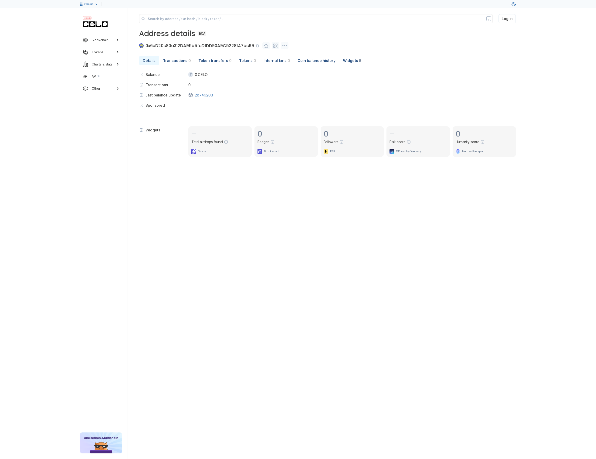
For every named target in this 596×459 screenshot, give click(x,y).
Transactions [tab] (177, 60)
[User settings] (513, 4)
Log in (507, 18)
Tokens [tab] (247, 60)
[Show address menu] (284, 45)
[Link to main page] (95, 24)
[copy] (258, 45)
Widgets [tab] (352, 60)
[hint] (141, 74)
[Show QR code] (275, 45)
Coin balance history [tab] (316, 60)
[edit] (266, 45)
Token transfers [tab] (215, 60)
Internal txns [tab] (277, 60)
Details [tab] (149, 60)
